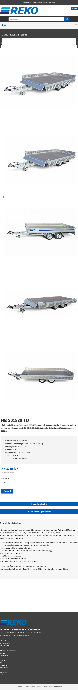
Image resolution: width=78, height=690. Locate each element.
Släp (6, 35)
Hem (2, 35)
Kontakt (74, 8)
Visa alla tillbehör (39, 504)
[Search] (66, 19)
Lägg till (7, 491)
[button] (2, 43)
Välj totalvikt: (5, 478)
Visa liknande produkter (39, 512)
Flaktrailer (12, 35)
